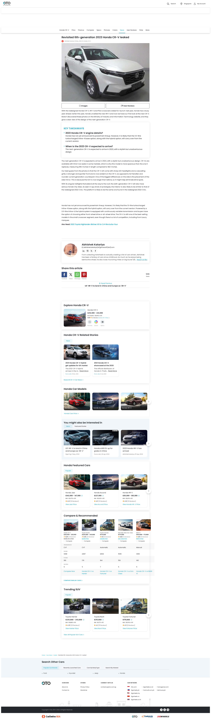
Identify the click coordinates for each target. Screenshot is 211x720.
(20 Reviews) (90, 537)
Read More (84, 371)
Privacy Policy (84, 687)
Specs (99, 30)
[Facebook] (95, 251)
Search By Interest (112, 668)
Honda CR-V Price (103, 318)
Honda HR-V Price (133, 504)
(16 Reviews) (74, 501)
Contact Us (65, 690)
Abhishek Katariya (69, 41)
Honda (55, 655)
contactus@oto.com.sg (108, 687)
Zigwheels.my (135, 693)
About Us (65, 687)
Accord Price (103, 504)
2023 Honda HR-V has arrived (132, 449)
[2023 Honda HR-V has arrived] (134, 437)
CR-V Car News (76, 380)
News (122, 30)
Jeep (96, 673)
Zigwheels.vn (135, 696)
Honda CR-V (64, 30)
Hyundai (72, 673)
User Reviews (132, 30)
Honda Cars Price (70, 413)
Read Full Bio (142, 259)
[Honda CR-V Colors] (96, 322)
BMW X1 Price (139, 538)
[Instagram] (87, 251)
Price (73, 30)
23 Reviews (95, 318)
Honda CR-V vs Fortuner (106, 572)
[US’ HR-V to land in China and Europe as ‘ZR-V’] (77, 437)
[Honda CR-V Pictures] (89, 322)
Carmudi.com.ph (148, 690)
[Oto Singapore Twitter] (164, 709)
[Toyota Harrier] (89, 525)
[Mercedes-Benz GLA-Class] (125, 525)
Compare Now (69, 571)
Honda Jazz (70, 492)
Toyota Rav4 (99, 617)
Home (43, 655)
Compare (90, 30)
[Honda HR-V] (134, 482)
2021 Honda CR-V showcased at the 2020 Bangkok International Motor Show (104, 364)
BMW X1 (138, 533)
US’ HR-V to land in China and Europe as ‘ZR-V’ (76, 449)
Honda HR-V (128, 492)
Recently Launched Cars (72, 668)
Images (84, 106)
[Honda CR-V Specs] (102, 322)
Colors (115, 30)
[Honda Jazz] (77, 482)
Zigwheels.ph (135, 690)
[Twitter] (91, 251)
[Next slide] (84, 318)
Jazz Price (73, 504)
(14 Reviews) (72, 537)
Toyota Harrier (86, 533)
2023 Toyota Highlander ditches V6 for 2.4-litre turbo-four (94, 224)
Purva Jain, (68, 374)
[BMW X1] (143, 525)
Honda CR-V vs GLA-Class (126, 572)
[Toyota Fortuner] (107, 525)
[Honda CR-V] (71, 525)
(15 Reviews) (102, 625)
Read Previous (105, 284)
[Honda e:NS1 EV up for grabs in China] (105, 437)
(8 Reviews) (107, 537)
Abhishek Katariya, (129, 454)
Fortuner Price (103, 538)
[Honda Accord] (105, 482)
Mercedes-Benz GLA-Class (125, 533)
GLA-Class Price (122, 538)
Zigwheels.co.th (136, 699)
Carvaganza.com (163, 687)
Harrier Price (85, 538)
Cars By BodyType (93, 668)
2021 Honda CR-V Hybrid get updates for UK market (76, 364)
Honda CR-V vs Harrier (88, 572)
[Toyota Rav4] (105, 606)
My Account (201, 4)
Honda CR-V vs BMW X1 (144, 572)
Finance (81, 30)
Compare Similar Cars (72, 580)
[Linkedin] (83, 251)
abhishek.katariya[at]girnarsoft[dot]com (99, 247)
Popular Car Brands (50, 668)
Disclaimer (83, 690)
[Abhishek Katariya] (70, 250)
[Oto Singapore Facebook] (161, 709)
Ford (45, 673)
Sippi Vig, (68, 454)
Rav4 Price (102, 628)
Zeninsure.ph (161, 690)
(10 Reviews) (102, 501)
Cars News (49, 655)
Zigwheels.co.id (148, 687)
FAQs (141, 30)
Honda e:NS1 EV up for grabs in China (103, 449)
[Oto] (6, 4)
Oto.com (134, 687)
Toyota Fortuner (104, 533)
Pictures (107, 30)
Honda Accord (100, 492)
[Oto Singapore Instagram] (168, 709)
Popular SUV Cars (76, 635)
